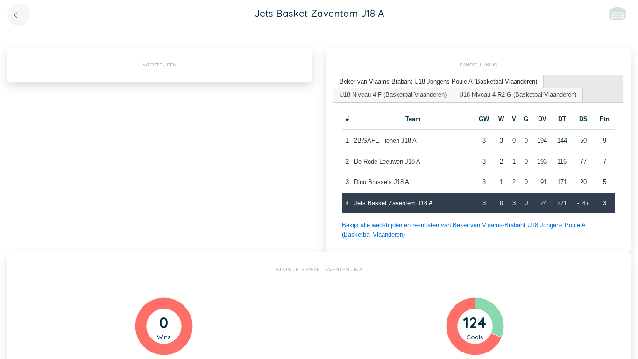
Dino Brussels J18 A (381, 182)
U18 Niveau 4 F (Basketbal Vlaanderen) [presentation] (393, 94)
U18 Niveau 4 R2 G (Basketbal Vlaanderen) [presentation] (517, 94)
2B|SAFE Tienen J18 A (385, 140)
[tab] (438, 82)
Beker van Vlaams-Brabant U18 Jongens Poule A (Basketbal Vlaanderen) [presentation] (438, 81)
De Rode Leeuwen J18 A (387, 161)
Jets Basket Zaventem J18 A (393, 203)
